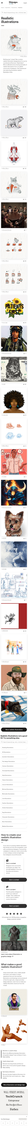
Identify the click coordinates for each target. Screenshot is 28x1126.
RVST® (4, 538)
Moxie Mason (24, 56)
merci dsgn (5, 322)
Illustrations (14, 7)
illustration (6, 72)
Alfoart (3, 1044)
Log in (25, 2)
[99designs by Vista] (13, 2)
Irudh (4, 384)
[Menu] (2, 2)
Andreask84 (5, 415)
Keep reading (6, 1056)
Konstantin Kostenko (7, 230)
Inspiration (7, 7)
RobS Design (5, 952)
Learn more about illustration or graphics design (11, 955)
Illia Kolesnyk (6, 661)
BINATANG (5, 630)
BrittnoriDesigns (6, 723)
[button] (26, 1116)
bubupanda (4, 1016)
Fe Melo (4, 476)
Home (2, 7)
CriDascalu (5, 692)
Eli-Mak (4, 569)
